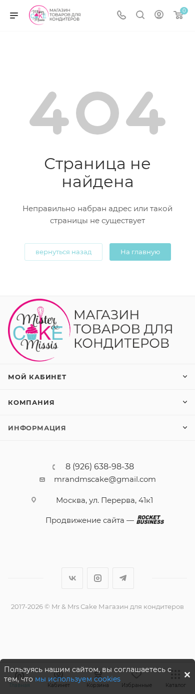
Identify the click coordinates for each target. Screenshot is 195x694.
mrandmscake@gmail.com (105, 479)
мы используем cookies (77, 678)
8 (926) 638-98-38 (100, 467)
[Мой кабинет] (159, 16)
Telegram (123, 578)
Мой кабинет (37, 377)
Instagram (97, 578)
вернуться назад (64, 252)
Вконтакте (72, 578)
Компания (31, 402)
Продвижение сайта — (90, 520)
